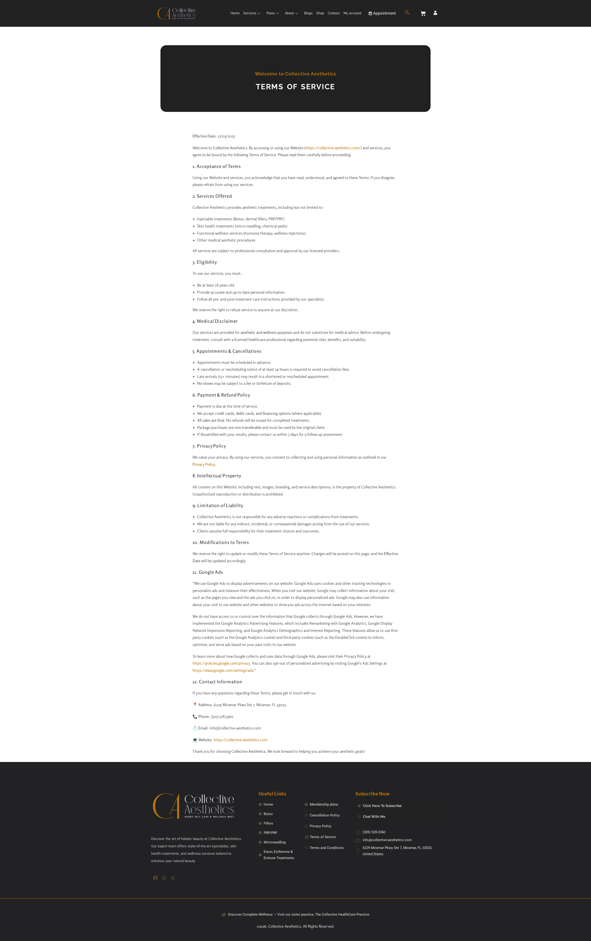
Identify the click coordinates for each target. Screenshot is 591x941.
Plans (270, 13)
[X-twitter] (173, 878)
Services (249, 13)
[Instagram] (164, 878)
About (289, 13)
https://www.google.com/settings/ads (223, 670)
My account (352, 13)
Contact (334, 13)
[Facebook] (155, 878)
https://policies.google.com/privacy (221, 663)
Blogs (308, 13)
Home (235, 13)
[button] (407, 13)
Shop (320, 13)
